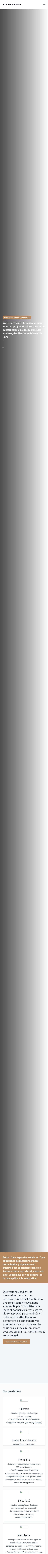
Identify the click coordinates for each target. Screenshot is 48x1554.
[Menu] (44, 4)
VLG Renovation (12, 4)
